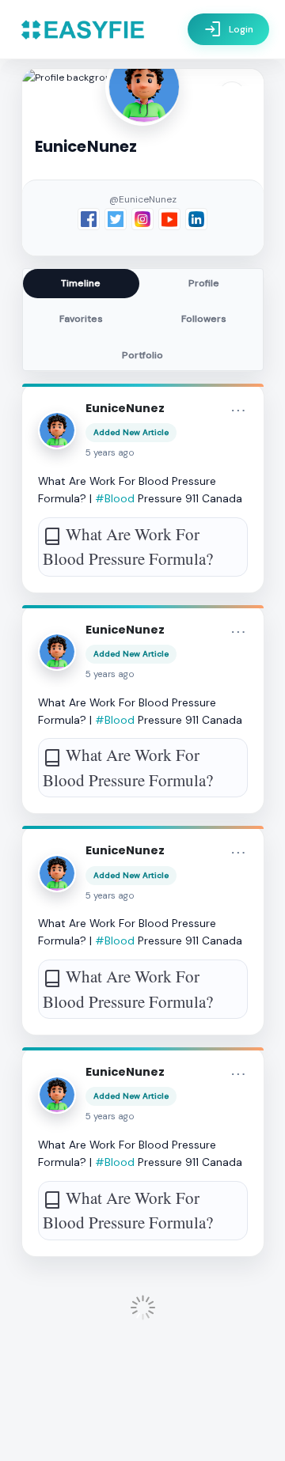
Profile (203, 283)
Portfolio (142, 355)
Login (228, 29)
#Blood (115, 498)
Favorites (81, 318)
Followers (203, 318)
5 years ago (110, 453)
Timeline (81, 283)
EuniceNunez (125, 408)
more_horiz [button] (238, 410)
